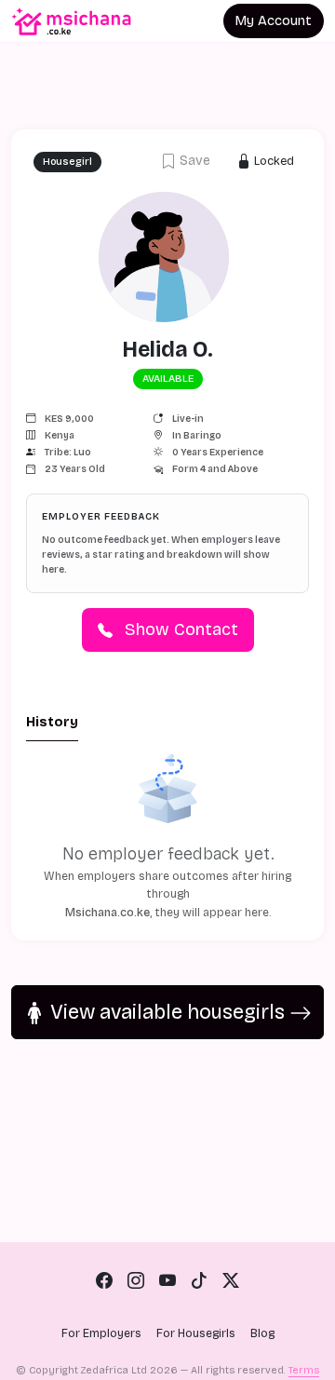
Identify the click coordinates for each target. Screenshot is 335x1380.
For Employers (101, 1333)
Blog (262, 1333)
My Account (273, 21)
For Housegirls (195, 1333)
